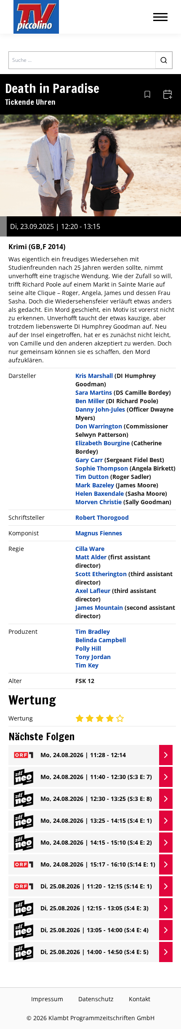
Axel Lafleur (92, 591)
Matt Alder (90, 557)
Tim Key (86, 665)
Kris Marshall (94, 376)
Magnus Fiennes (98, 533)
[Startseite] (36, 17)
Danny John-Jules (100, 409)
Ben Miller (89, 401)
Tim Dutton (92, 477)
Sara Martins (93, 392)
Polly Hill (88, 648)
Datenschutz (96, 999)
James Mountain (99, 608)
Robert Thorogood (102, 517)
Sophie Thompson (101, 468)
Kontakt (139, 999)
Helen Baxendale (99, 493)
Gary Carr (89, 460)
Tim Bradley (92, 631)
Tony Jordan (93, 657)
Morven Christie (98, 502)
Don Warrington (98, 426)
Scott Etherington (101, 574)
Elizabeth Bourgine (102, 443)
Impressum (47, 999)
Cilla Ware (89, 549)
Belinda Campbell (100, 640)
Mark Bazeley (94, 485)
